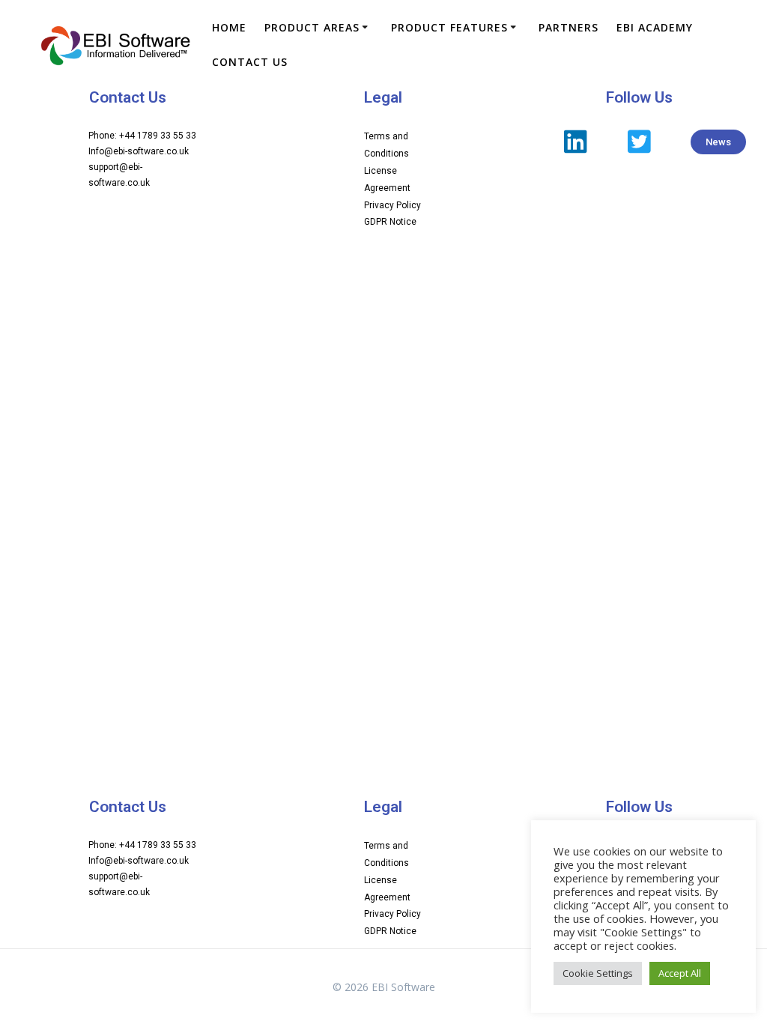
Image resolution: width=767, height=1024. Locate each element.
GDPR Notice (390, 221)
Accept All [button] (679, 973)
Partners (568, 27)
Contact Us (250, 62)
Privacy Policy (392, 205)
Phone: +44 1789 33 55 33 (142, 135)
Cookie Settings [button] (598, 973)
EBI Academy (654, 27)
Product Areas (312, 27)
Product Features (449, 27)
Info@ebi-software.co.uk (138, 151)
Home (229, 27)
